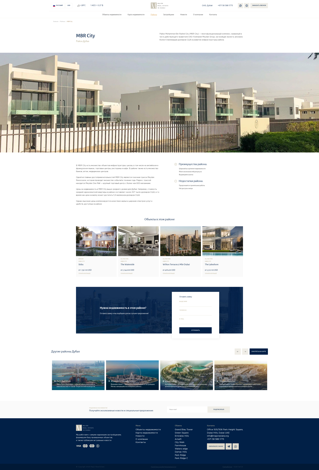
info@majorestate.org (218, 436)
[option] (78, 375)
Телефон (183, 310)
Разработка (227, 467)
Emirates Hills (182, 436)
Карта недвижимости (136, 15)
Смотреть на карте (258, 351)
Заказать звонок (259, 5)
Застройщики (168, 15)
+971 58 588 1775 (225, 5)
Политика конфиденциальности (163, 467)
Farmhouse (180, 446)
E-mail (181, 319)
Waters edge (181, 449)
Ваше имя (183, 301)
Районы (154, 15)
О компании (198, 15)
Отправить (195, 330)
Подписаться (218, 409)
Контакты (213, 15)
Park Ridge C (181, 458)
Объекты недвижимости (111, 15)
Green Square (182, 433)
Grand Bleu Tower (184, 430)
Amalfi (178, 439)
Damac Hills (181, 452)
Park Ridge (180, 455)
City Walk (179, 442)
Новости (183, 15)
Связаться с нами (216, 446)
